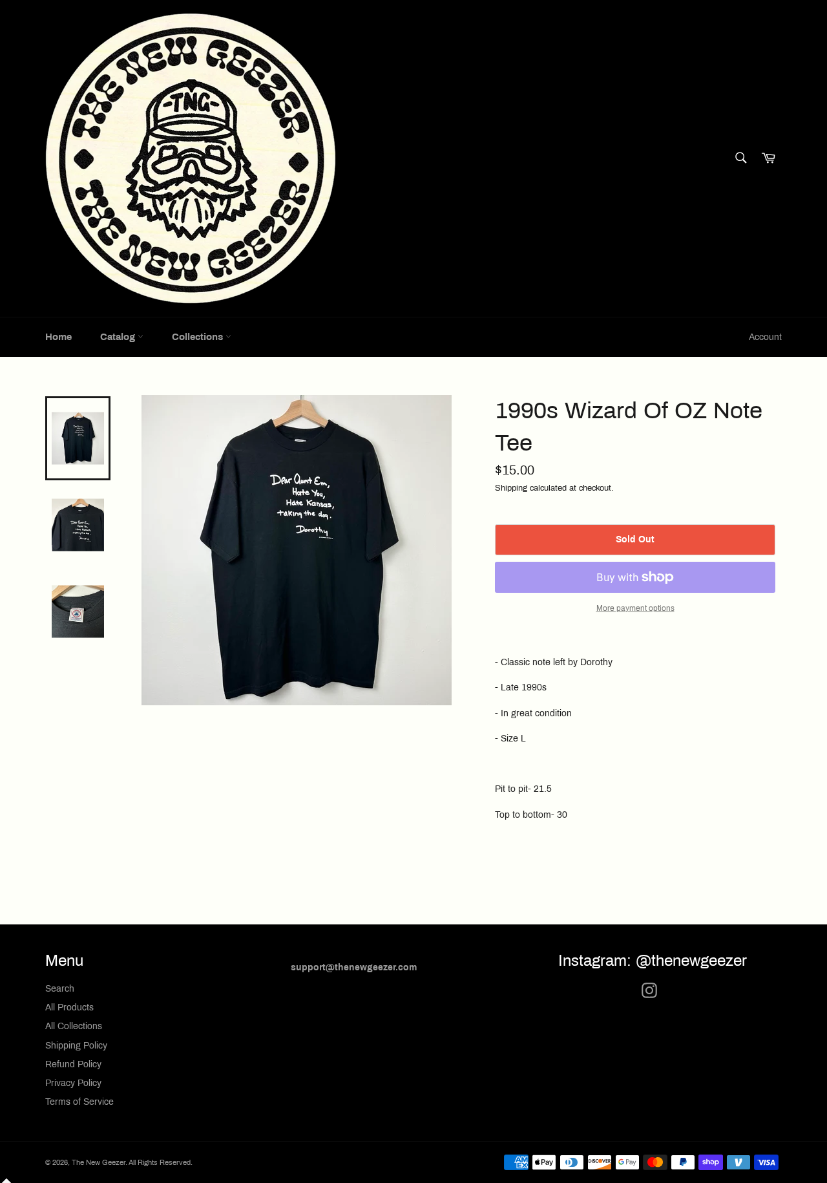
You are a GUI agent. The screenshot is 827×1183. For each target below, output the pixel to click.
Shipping (511, 488)
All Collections (73, 1026)
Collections (198, 337)
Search (59, 989)
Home (58, 337)
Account (765, 337)
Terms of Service (79, 1102)
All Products (69, 1007)
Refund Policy (73, 1064)
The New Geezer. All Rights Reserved (131, 1162)
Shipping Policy (76, 1045)
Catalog (119, 337)
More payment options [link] (635, 608)
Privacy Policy (73, 1083)
